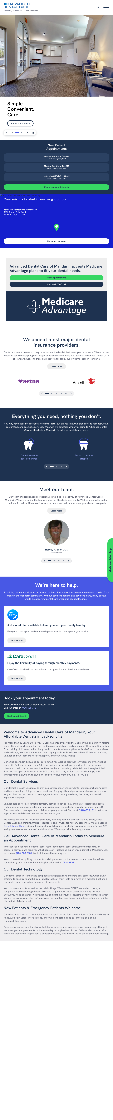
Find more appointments (56, 187)
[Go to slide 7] (61, 393)
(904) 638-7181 (30, 707)
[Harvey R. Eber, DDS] (56, 534)
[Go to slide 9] (66, 393)
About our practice (20, 123)
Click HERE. (69, 862)
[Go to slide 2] (17, 133)
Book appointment (56, 277)
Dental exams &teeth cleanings (29, 457)
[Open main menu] (106, 7)
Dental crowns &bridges (84, 457)
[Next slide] (27, 133)
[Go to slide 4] (63, 560)
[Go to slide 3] (22, 133)
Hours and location (56, 241)
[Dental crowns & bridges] (83, 444)
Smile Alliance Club (14, 826)
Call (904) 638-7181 (56, 284)
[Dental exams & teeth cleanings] (29, 444)
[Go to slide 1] (12, 133)
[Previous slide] (7, 133)
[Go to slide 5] (56, 393)
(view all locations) (31, 11)
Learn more (56, 366)
